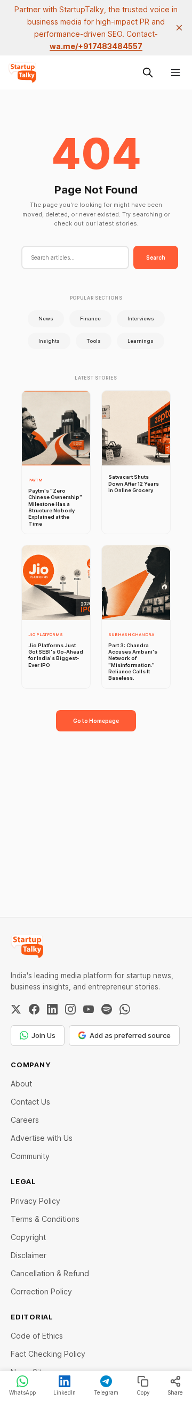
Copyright (28, 1237)
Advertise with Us (42, 1137)
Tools (93, 341)
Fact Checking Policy (48, 1353)
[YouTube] (88, 1009)
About (21, 1083)
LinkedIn (64, 1392)
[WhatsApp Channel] (124, 1009)
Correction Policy (41, 1291)
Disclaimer (28, 1255)
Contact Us (30, 1101)
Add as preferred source (130, 1035)
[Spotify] (106, 1009)
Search (155, 257)
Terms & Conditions (45, 1218)
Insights (49, 341)
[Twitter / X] (16, 1009)
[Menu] (175, 72)
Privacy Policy (35, 1200)
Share (175, 1392)
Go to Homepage (96, 721)
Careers (25, 1119)
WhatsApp (22, 1392)
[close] (179, 27)
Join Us (43, 1035)
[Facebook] (34, 1009)
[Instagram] (70, 1009)
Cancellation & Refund (50, 1273)
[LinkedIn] (52, 1009)
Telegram (106, 1392)
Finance (90, 318)
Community (30, 1156)
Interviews (140, 318)
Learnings (140, 341)
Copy (143, 1392)
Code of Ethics (37, 1335)
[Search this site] (147, 72)
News (45, 318)
